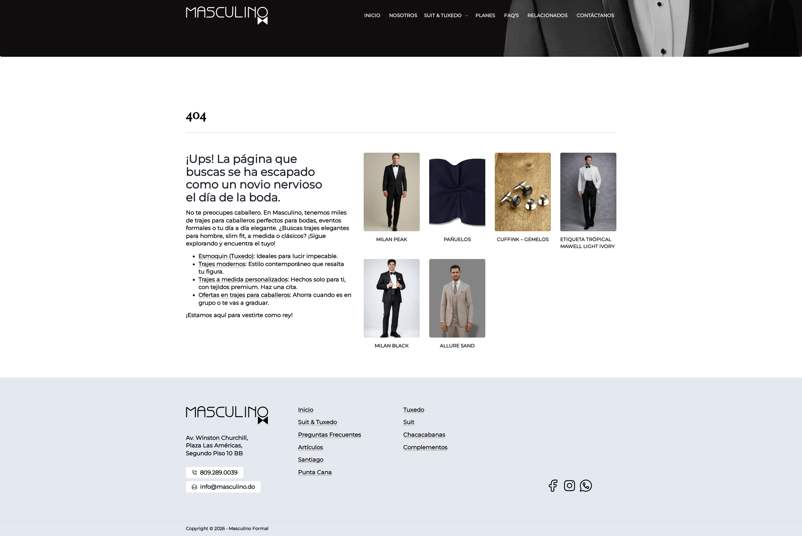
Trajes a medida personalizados (243, 279)
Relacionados (548, 15)
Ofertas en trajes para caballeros (244, 295)
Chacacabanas (424, 434)
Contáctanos (595, 15)
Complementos (425, 447)
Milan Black (392, 346)
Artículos (310, 447)
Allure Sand (457, 346)
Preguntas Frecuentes (329, 434)
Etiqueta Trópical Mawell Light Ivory (587, 242)
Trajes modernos (222, 264)
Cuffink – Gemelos (523, 239)
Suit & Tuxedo (443, 15)
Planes (485, 15)
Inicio (372, 15)
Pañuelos (457, 239)
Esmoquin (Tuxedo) (226, 256)
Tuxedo (413, 409)
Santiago (310, 459)
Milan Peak (391, 239)
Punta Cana (315, 472)
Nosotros (403, 15)
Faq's (511, 15)
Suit (408, 422)
